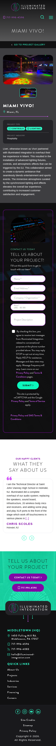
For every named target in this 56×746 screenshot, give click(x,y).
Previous (24, 538)
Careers (12, 698)
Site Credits (28, 720)
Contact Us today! (27, 577)
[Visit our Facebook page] (17, 711)
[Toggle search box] (42, 17)
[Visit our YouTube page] (31, 711)
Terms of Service (37, 401)
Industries (13, 681)
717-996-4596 (15, 17)
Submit (27, 385)
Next (31, 538)
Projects (12, 675)
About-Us (13, 669)
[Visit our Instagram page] (24, 711)
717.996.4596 (29, 587)
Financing (13, 692)
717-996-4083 (20, 649)
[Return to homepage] (28, 608)
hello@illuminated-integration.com (23, 656)
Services (12, 686)
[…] (27, 518)
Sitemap (28, 725)
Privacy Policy (22, 373)
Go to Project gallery (29, 44)
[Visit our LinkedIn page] (38, 711)
